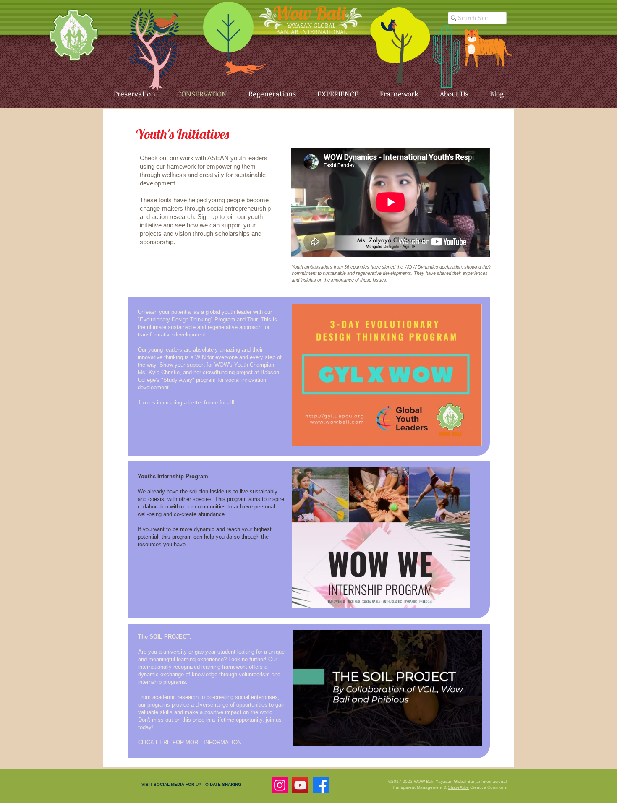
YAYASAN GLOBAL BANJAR (306, 28)
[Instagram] (280, 785)
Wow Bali (309, 12)
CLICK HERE (154, 742)
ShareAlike (458, 787)
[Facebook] (321, 785)
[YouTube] (300, 785)
